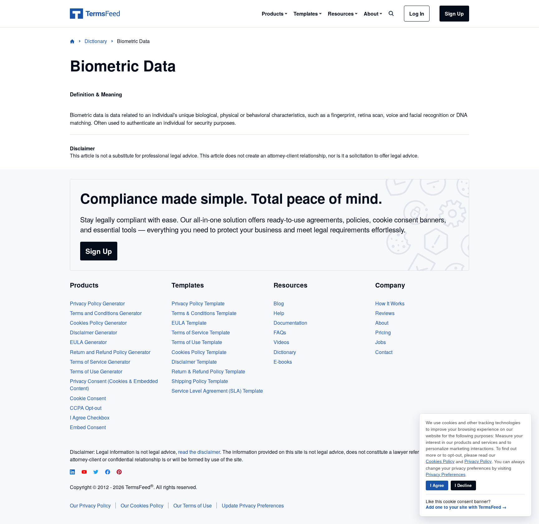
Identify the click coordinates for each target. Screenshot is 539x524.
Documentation (290, 322)
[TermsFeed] (95, 13)
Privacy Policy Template (198, 303)
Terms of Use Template (197, 342)
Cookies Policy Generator (98, 322)
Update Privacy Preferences (253, 505)
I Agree (437, 485)
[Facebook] (108, 472)
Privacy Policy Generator (97, 303)
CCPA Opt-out (85, 407)
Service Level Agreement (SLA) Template (217, 390)
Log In (416, 13)
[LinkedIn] (73, 472)
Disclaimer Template (194, 361)
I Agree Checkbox (89, 417)
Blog (279, 303)
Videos (281, 342)
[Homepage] (76, 41)
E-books (283, 361)
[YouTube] (85, 472)
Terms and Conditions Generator (106, 313)
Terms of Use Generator (96, 371)
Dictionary (285, 352)
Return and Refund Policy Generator (110, 352)
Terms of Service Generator (100, 361)
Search (391, 13)
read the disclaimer (199, 451)
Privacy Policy (478, 461)
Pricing (383, 332)
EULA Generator (88, 342)
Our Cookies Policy (142, 505)
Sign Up (454, 13)
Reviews (385, 313)
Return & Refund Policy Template (208, 371)
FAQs (280, 332)
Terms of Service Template (201, 332)
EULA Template (189, 322)
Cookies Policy (440, 461)
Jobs (380, 342)
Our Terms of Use (192, 505)
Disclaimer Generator (93, 332)
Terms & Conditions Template (204, 313)
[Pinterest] (119, 472)
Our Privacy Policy (90, 505)
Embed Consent (88, 427)
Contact (383, 352)
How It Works (390, 303)
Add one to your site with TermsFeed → (466, 507)
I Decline (463, 485)
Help (279, 313)
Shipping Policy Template (200, 381)
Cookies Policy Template (199, 352)
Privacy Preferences (445, 474)
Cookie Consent (88, 398)
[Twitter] (96, 472)
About (381, 322)
